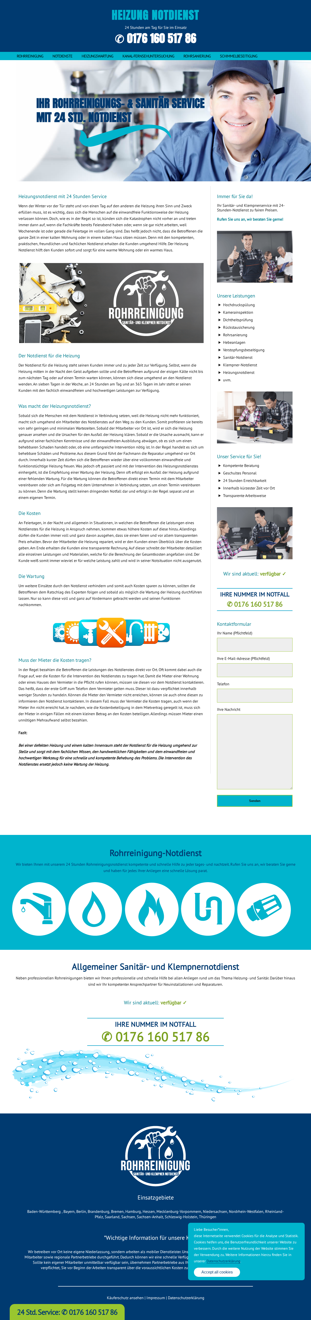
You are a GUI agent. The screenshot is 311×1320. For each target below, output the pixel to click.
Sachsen (128, 1216)
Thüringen (207, 1216)
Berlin (81, 1211)
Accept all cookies (217, 1272)
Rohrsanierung (197, 56)
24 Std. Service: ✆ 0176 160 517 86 (67, 1312)
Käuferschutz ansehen (125, 1297)
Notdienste (62, 56)
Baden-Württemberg (44, 1211)
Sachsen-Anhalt (150, 1216)
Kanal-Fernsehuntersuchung (148, 56)
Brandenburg (98, 1211)
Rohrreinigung (30, 56)
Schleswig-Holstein (181, 1216)
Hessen (149, 1211)
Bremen (117, 1211)
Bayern (69, 1211)
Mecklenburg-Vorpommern (178, 1211)
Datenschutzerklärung (186, 1297)
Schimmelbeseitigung (238, 56)
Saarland (112, 1216)
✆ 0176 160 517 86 (155, 38)
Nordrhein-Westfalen (246, 1211)
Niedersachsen (215, 1211)
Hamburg (133, 1211)
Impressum (156, 1297)
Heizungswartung (97, 56)
